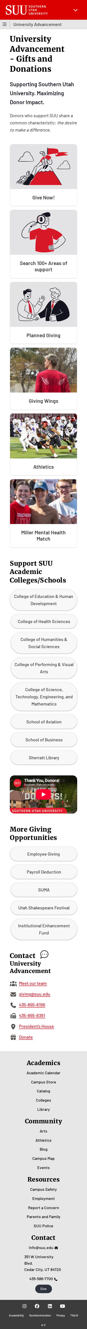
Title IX (74, 1315)
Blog (44, 1149)
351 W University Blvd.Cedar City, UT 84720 (42, 1263)
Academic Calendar (43, 1072)
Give (43, 1289)
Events (43, 1167)
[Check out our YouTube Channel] (62, 1306)
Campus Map (43, 1158)
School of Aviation (44, 721)
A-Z (43, 1325)
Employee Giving (43, 854)
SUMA (44, 889)
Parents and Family (43, 1216)
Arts (43, 1130)
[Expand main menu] (76, 10)
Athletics (43, 1140)
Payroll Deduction (44, 871)
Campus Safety (43, 1189)
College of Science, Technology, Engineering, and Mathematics (44, 696)
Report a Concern (43, 1207)
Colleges (43, 1100)
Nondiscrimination (40, 1315)
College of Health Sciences (44, 621)
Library (43, 1109)
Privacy (60, 1315)
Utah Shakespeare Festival (44, 907)
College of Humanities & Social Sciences (44, 642)
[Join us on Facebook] (37, 1306)
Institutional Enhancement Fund (44, 929)
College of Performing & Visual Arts (44, 668)
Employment (43, 1198)
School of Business (44, 739)
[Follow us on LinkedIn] (50, 1306)
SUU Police (43, 1225)
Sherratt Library (44, 757)
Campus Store (43, 1081)
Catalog (43, 1090)
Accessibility (16, 1315)
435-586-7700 (41, 1278)
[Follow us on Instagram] (24, 1306)
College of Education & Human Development (43, 599)
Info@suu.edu (41, 1247)
